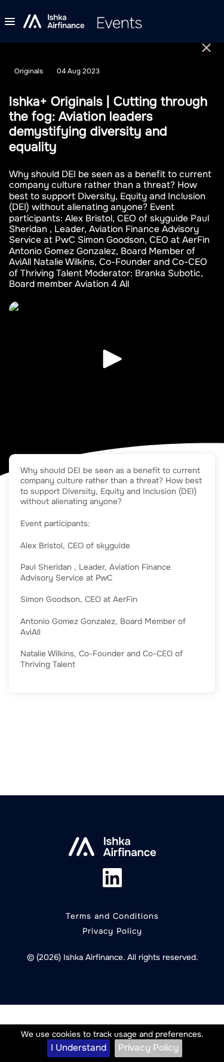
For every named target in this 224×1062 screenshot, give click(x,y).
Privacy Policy (148, 1048)
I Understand (78, 1048)
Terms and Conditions (112, 916)
